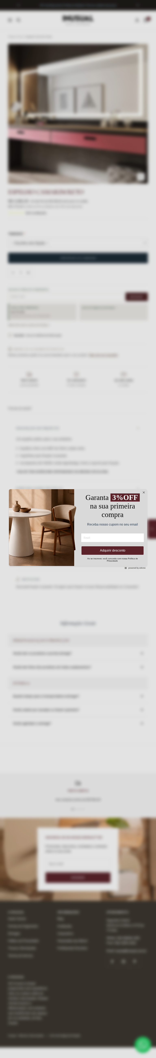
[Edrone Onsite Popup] (78, 529)
